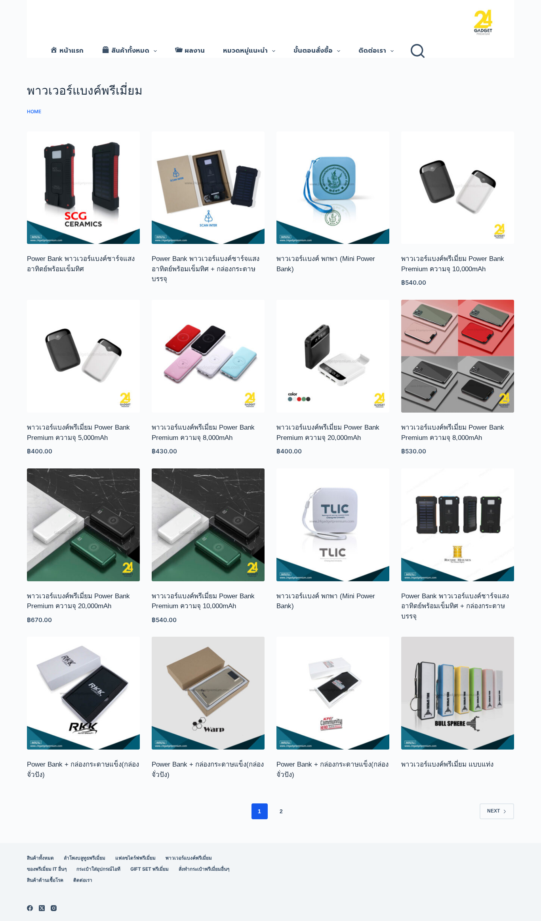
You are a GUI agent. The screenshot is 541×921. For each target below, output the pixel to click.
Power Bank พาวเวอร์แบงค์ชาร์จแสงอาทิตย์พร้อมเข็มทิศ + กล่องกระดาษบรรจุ (205, 269)
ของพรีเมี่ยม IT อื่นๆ (47, 869)
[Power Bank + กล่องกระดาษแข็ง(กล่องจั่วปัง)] (83, 693)
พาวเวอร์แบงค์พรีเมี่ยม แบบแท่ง (447, 764)
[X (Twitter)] (42, 908)
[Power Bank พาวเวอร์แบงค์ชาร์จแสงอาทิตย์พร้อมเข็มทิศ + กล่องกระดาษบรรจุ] (208, 187)
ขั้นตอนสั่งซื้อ (313, 50)
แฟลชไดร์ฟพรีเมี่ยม (135, 858)
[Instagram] (54, 908)
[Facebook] (30, 908)
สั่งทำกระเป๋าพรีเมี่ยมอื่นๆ (204, 869)
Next (493, 811)
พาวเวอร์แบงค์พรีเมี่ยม (189, 858)
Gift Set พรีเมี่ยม (149, 869)
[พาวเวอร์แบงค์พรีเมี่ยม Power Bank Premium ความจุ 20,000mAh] (332, 356)
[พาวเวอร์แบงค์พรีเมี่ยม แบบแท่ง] (457, 693)
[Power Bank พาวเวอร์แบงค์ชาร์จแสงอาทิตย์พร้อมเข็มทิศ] (83, 187)
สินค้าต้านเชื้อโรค (45, 880)
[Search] (418, 51)
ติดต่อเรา (372, 50)
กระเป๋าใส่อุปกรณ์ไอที (98, 869)
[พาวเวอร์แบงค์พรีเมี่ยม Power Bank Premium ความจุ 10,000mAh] (457, 187)
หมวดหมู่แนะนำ (245, 50)
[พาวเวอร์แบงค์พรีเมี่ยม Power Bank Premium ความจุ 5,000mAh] (83, 356)
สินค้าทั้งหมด (40, 858)
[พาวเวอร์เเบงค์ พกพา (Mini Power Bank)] (332, 187)
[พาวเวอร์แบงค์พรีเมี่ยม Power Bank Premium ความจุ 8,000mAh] (208, 356)
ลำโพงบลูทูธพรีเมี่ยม (84, 858)
